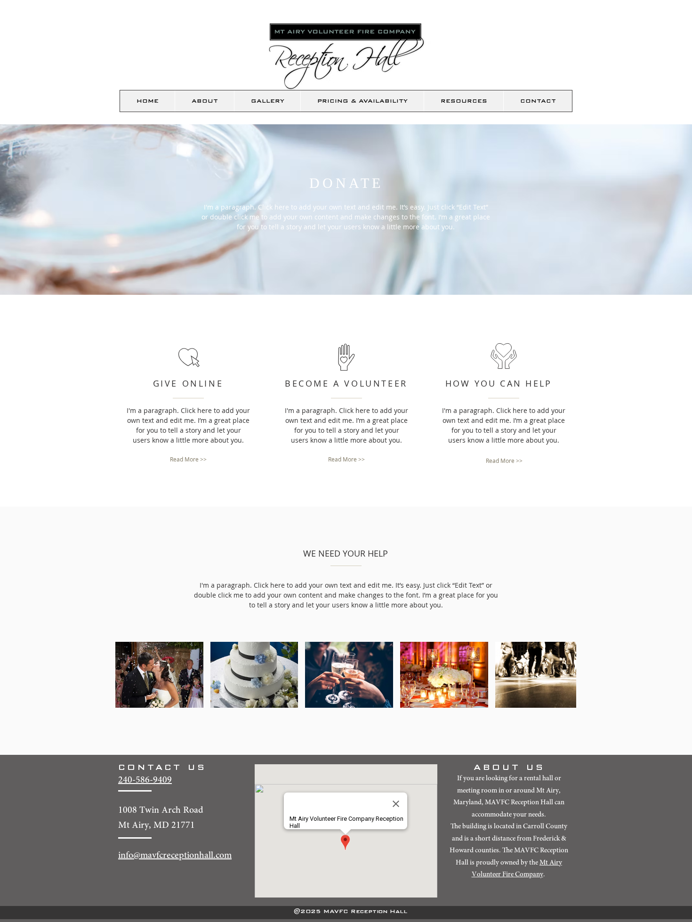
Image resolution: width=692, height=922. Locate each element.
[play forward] (564, 675)
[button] (204, 101)
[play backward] (127, 675)
